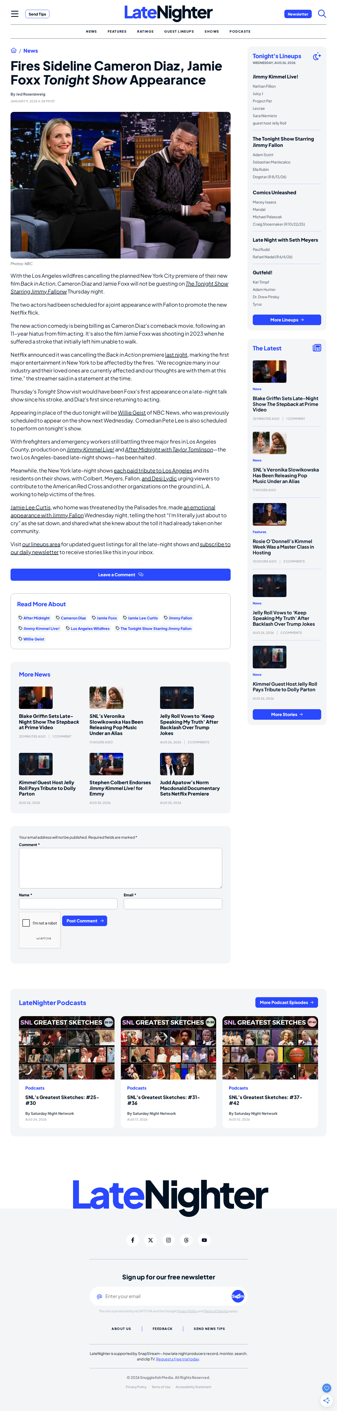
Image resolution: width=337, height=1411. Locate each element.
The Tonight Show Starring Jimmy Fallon (156, 628)
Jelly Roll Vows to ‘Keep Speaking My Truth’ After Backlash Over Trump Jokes (189, 724)
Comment (29, 844)
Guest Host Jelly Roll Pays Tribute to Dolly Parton (47, 788)
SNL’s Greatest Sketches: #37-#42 (266, 1100)
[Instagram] (168, 1240)
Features (259, 532)
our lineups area (41, 544)
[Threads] (186, 1240)
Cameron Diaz (73, 617)
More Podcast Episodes (284, 1002)
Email (130, 894)
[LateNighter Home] (169, 13)
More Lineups (284, 319)
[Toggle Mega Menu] (15, 13)
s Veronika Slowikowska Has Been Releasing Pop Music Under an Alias (116, 724)
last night (176, 354)
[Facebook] (132, 1240)
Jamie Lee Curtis (31, 507)
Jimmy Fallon (180, 617)
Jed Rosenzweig (30, 94)
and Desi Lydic (159, 478)
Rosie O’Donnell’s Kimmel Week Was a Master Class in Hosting (283, 546)
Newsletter (298, 14)
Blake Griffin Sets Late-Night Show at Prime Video (49, 721)
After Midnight (36, 617)
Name (25, 894)
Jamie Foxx (107, 617)
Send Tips (37, 14)
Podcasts (34, 1088)
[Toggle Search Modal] (322, 13)
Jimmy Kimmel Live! (90, 449)
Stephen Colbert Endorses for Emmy (120, 788)
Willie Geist (132, 412)
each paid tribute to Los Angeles (153, 470)
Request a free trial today (177, 1359)
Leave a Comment (116, 574)
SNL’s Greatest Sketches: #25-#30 (62, 1100)
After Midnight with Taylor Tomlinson (169, 449)
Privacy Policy (187, 1311)
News (30, 50)
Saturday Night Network (52, 1113)
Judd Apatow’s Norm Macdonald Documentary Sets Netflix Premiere (190, 788)
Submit (238, 1296)
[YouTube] (204, 1240)
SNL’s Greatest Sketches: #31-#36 (163, 1100)
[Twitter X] (150, 1240)
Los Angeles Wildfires (90, 628)
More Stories (284, 714)
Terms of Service (216, 1311)
